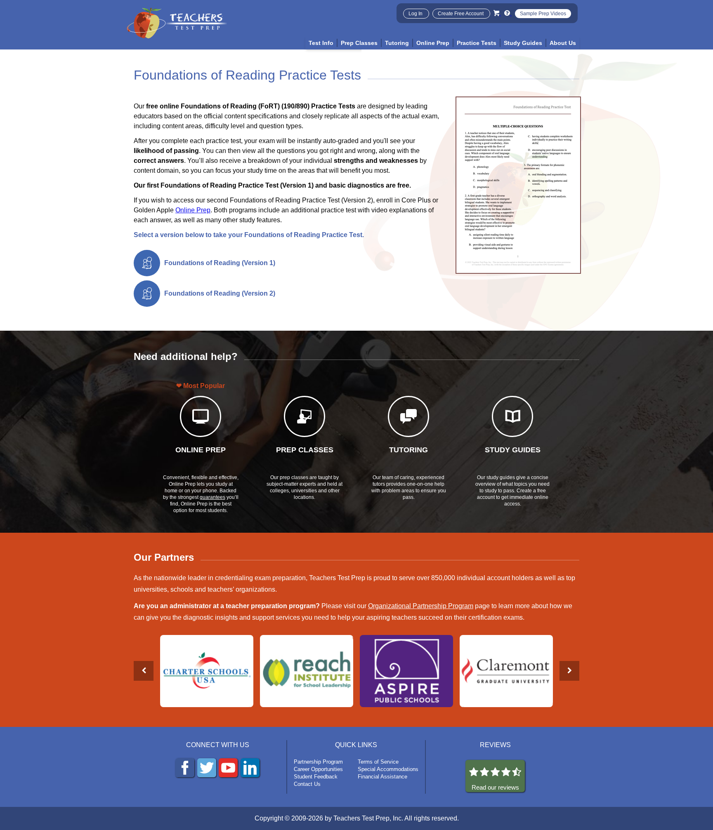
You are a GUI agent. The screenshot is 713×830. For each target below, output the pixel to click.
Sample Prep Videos (543, 13)
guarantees (212, 497)
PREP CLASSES (304, 450)
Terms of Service (378, 762)
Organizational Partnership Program (420, 605)
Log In (416, 13)
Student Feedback (316, 777)
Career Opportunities (318, 769)
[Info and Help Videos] (508, 13)
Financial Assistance (382, 777)
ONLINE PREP (200, 450)
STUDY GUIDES (513, 450)
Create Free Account (461, 13)
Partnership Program (318, 762)
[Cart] (497, 13)
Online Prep (192, 210)
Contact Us (307, 784)
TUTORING (408, 450)
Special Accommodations (388, 769)
